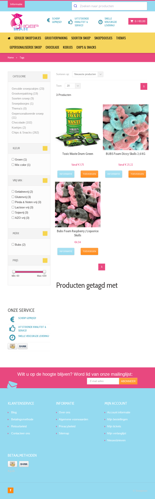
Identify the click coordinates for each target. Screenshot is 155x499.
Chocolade (52, 47)
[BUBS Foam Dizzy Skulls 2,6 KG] (126, 127)
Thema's (121, 38)
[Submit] (76, 6)
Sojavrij (21, 212)
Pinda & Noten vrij (28, 202)
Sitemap (64, 433)
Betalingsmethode (22, 419)
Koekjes (68, 47)
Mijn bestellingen (117, 419)
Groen (21, 159)
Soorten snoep (81, 38)
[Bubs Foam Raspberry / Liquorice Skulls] (78, 204)
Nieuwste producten (85, 74)
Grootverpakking (56, 38)
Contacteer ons (20, 433)
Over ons (64, 412)
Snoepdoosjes (103, 38)
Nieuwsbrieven (116, 440)
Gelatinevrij (24, 191)
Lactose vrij (24, 207)
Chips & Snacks (86, 47)
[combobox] (109, 6)
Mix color (22, 164)
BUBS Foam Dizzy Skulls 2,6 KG (125, 154)
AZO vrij (22, 217)
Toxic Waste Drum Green (77, 154)
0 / (139, 21)
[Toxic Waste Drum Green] (78, 127)
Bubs (20, 244)
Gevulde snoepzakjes (27, 38)
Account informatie (118, 412)
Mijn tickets (114, 426)
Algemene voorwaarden (73, 419)
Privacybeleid (67, 426)
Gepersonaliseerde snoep (26, 47)
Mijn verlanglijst (116, 433)
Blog (14, 412)
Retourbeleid (19, 426)
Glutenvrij (23, 197)
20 (68, 85)
